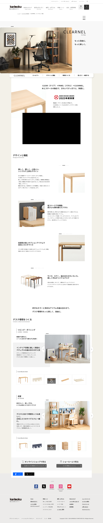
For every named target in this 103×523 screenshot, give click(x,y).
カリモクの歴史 (85, 501)
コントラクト (81, 1)
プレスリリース (85, 504)
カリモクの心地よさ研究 (48, 504)
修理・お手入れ (60, 498)
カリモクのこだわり (47, 509)
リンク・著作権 (47, 518)
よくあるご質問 (60, 509)
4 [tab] (12, 26)
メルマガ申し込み (64, 1)
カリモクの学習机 (25, 13)
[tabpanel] (51, 360)
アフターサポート (61, 501)
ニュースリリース (86, 498)
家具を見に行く (34, 501)
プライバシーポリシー (14, 518)
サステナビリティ (55, 1)
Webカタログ (73, 498)
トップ (19, 13)
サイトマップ (39, 518)
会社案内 (71, 504)
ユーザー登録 (60, 504)
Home (32, 498)
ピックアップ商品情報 (48, 506)
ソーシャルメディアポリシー (27, 518)
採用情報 (71, 506)
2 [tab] (5, 26)
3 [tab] (8, 26)
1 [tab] (1, 26)
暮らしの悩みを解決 (47, 501)
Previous (43, 349)
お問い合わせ (74, 1)
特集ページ (45, 498)
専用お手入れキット (61, 506)
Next (91, 349)
